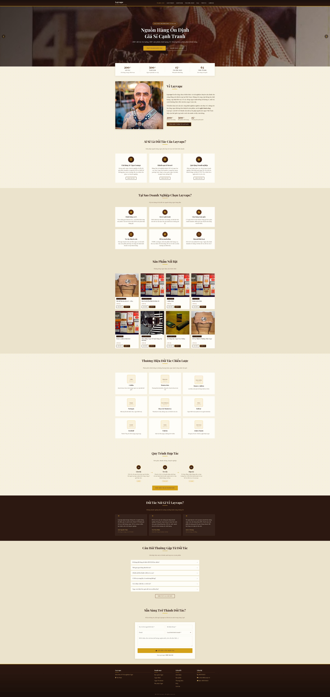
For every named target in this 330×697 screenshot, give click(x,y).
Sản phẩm (179, 3)
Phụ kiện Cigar (158, 683)
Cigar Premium (158, 680)
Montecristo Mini (197, 301)
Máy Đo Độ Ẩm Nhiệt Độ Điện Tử (150, 301)
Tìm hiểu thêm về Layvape (179, 124)
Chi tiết (119, 306)
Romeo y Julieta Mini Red (123, 338)
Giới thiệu (170, 3)
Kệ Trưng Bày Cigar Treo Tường (176, 338)
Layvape (119, 2)
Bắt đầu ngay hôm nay (165, 488)
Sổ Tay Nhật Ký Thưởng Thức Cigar (202, 338)
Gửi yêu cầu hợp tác (166, 650)
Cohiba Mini (170, 301)
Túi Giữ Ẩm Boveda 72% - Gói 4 (124, 301)
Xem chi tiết (131, 178)
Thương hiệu (189, 3)
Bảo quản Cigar (158, 675)
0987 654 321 (169, 655)
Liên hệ (211, 3)
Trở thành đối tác (155, 49)
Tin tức (204, 3)
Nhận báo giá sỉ (176, 49)
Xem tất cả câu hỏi (165, 596)
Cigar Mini (157, 678)
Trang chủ (160, 3)
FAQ (197, 3)
